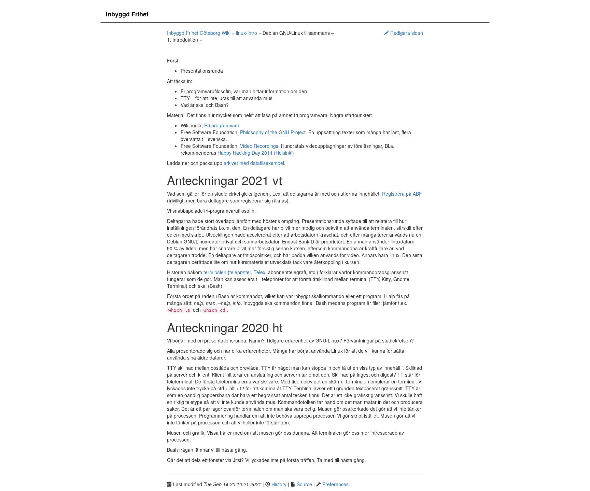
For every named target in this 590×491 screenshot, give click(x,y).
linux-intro (246, 32)
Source (304, 484)
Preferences (335, 484)
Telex (259, 272)
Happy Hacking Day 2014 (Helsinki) (255, 152)
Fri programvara (221, 125)
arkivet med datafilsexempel (254, 162)
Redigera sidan (406, 32)
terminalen (214, 272)
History (278, 484)
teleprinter (240, 272)
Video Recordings (259, 145)
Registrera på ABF (402, 193)
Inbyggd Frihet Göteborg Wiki (198, 32)
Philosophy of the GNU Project (273, 132)
